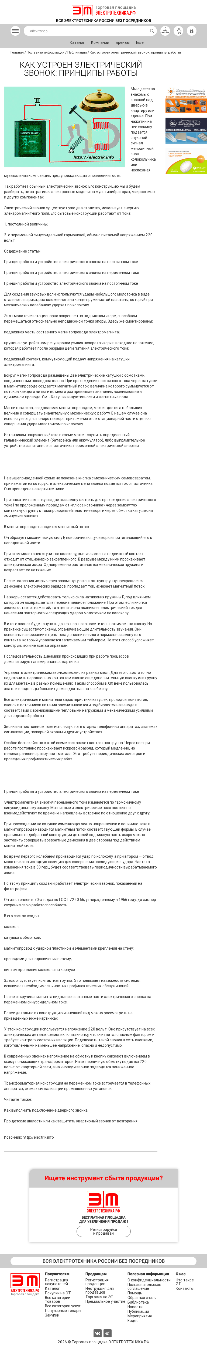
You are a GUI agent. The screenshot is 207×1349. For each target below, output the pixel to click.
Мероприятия (139, 1316)
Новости (135, 1307)
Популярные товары (63, 1310)
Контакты (185, 1288)
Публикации (138, 1311)
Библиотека (138, 1302)
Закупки (52, 1315)
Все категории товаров (57, 1299)
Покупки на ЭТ (58, 1293)
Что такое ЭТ (185, 1282)
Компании (100, 42)
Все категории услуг (63, 1306)
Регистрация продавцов (97, 1282)
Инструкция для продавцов (99, 1290)
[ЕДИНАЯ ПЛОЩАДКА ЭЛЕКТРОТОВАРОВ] (104, 10)
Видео (133, 1320)
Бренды (123, 42)
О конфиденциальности (149, 1280)
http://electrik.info (38, 1137)
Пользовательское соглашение (144, 1286)
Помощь (134, 1293)
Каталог (77, 42)
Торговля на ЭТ (99, 1297)
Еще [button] (140, 42)
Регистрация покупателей (56, 1282)
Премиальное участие (105, 1301)
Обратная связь (141, 1297)
